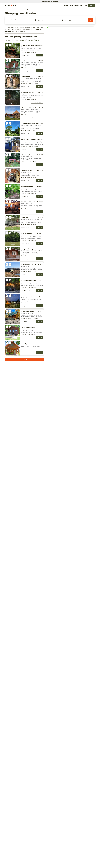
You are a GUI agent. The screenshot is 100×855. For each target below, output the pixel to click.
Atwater (21, 9)
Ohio (17, 9)
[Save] (7, 45)
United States (12, 9)
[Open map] (71, 73)
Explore (6, 9)
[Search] (90, 20)
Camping (26, 9)
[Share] (10, 45)
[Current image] (10, 56)
